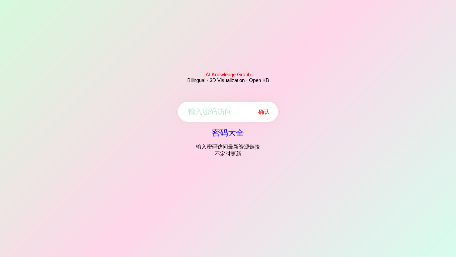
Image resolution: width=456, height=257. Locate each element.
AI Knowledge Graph (228, 74)
